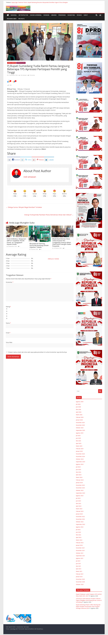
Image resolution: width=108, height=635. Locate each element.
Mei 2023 (78, 503)
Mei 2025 (78, 441)
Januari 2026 (79, 420)
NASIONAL (14, 15)
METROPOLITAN (23, 15)
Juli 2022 (78, 529)
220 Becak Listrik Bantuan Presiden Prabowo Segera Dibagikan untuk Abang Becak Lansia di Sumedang (89, 600)
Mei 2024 (78, 472)
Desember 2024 (80, 454)
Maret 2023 (79, 508)
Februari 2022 (79, 542)
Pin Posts (21, 18)
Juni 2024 (78, 469)
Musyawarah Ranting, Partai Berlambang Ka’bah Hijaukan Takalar (39, 245)
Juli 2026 (78, 404)
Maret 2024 (79, 477)
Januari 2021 (79, 576)
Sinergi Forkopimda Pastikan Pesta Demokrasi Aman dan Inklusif (48, 215)
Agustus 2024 (79, 464)
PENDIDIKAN (62, 15)
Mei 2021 (78, 566)
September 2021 (80, 555)
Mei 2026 (78, 409)
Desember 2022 (80, 516)
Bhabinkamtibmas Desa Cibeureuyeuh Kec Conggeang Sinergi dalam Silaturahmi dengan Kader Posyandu (61, 242)
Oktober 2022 (79, 522)
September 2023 (80, 493)
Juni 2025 (78, 438)
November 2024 (80, 456)
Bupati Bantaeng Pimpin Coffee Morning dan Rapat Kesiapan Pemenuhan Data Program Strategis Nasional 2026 (88, 606)
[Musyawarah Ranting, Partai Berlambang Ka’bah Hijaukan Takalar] (40, 227)
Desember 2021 (80, 548)
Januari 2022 (79, 545)
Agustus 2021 (79, 558)
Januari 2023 (79, 514)
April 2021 (78, 569)
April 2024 (78, 475)
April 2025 (78, 443)
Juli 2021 (78, 561)
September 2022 (80, 524)
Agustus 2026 (79, 401)
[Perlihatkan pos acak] (100, 15)
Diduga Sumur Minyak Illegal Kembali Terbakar (24, 207)
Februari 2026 (79, 417)
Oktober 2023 (79, 490)
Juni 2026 (78, 407)
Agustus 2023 (79, 495)
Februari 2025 (79, 448)
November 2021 (80, 550)
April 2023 (78, 506)
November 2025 (80, 425)
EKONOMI (46, 15)
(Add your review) (53, 259)
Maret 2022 (79, 540)
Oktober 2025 (79, 428)
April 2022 (78, 537)
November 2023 (80, 488)
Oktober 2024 (79, 459)
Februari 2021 (79, 574)
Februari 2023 (79, 511)
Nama (8, 323)
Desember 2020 (80, 579)
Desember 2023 (80, 485)
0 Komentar (32, 75)
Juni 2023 (78, 501)
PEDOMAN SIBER (11, 18)
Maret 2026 (79, 414)
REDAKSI (79, 15)
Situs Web (9, 342)
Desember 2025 (80, 422)
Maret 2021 (79, 571)
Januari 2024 (79, 482)
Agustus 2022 (79, 527)
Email (8, 333)
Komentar (9, 282)
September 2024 (80, 461)
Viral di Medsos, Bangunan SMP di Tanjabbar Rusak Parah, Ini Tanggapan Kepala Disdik (16, 241)
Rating (8, 307)
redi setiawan (23, 75)
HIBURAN (53, 15)
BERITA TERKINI (11, 63)
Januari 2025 (79, 451)
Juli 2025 (78, 435)
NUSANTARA (71, 15)
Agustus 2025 (79, 433)
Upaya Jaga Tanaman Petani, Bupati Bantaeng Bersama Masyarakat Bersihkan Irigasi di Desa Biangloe (39, 2)
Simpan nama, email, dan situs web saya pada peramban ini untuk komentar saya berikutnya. (37, 352)
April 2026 (78, 412)
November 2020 (80, 582)
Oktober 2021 (79, 553)
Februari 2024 (79, 480)
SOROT (86, 15)
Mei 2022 (78, 535)
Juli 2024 (78, 467)
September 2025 (80, 430)
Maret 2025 (79, 446)
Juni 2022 (78, 532)
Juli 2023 (78, 498)
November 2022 (80, 519)
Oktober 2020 (79, 584)
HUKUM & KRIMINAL (36, 15)
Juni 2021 (78, 563)
